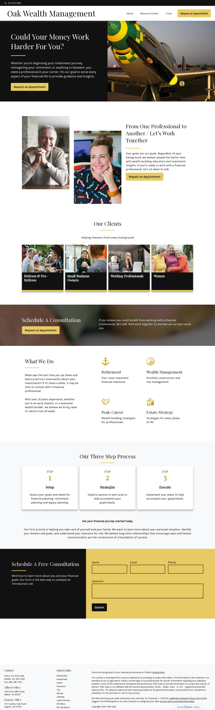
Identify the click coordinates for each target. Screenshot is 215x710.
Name (95, 562)
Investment (62, 679)
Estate (60, 682)
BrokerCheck (158, 672)
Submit (99, 607)
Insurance (61, 686)
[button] (130, 13)
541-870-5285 (14, 3)
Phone (172, 562)
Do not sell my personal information (177, 701)
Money (60, 693)
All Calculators (63, 707)
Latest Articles (63, 700)
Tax (58, 689)
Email (133, 562)
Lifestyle (60, 696)
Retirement (62, 675)
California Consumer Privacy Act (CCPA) (188, 698)
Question (97, 581)
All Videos (61, 703)
